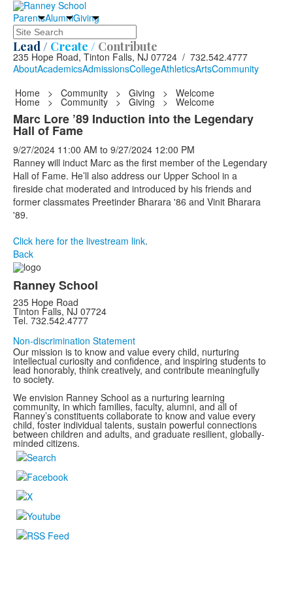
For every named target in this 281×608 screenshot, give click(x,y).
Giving (86, 17)
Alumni (59, 17)
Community (235, 68)
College (145, 68)
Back (23, 253)
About (25, 68)
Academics (59, 68)
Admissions (105, 68)
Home (28, 92)
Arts (203, 68)
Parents (29, 17)
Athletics (178, 68)
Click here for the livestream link (79, 240)
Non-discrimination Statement (74, 340)
